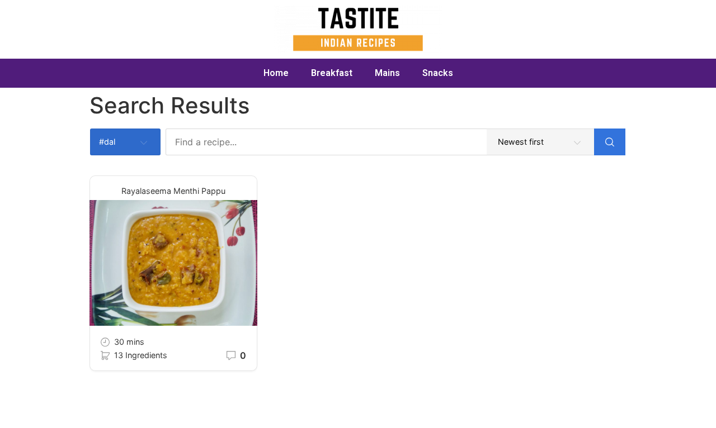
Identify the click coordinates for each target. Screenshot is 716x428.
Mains (387, 73)
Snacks (437, 73)
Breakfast (331, 73)
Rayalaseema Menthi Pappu (173, 191)
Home (276, 73)
